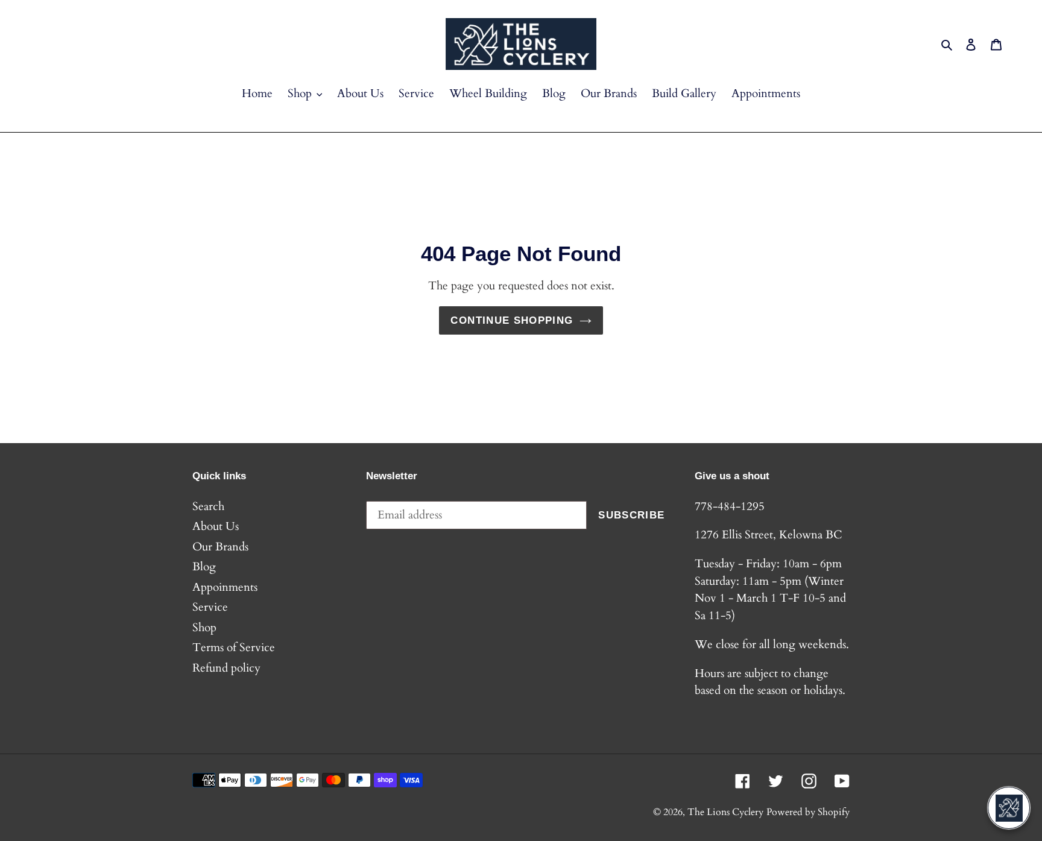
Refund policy (226, 668)
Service (210, 607)
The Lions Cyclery (725, 812)
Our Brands (220, 547)
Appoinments (224, 587)
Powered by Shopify (808, 812)
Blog (204, 567)
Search (208, 506)
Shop (204, 627)
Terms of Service (233, 647)
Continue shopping (511, 320)
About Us (215, 526)
